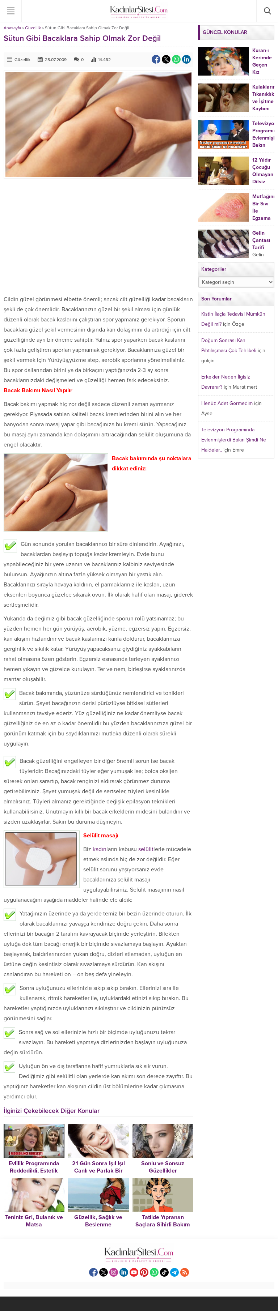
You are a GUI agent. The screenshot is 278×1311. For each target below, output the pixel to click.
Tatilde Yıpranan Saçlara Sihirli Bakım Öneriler (162, 1224)
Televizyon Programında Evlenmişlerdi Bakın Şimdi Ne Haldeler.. (233, 440)
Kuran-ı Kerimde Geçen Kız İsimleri (262, 64)
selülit (145, 849)
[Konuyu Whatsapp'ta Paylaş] (176, 59)
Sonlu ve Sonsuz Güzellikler (162, 1167)
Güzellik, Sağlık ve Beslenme (98, 1221)
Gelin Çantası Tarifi (261, 240)
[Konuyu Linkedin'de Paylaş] (186, 59)
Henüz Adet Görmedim (227, 403)
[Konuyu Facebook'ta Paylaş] (156, 59)
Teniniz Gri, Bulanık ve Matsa (34, 1221)
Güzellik (33, 27)
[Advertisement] (98, 236)
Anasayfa (12, 27)
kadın (99, 849)
